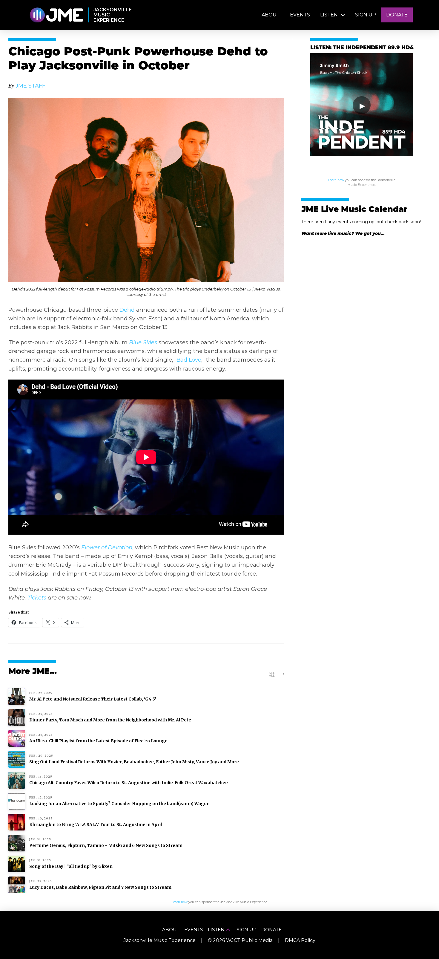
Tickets (36, 597)
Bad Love (188, 359)
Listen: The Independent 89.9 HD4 (361, 48)
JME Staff (30, 85)
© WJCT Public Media (240, 940)
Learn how (336, 180)
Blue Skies (143, 342)
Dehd (127, 309)
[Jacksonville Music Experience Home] (56, 15)
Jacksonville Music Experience (160, 940)
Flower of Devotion (106, 547)
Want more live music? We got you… (343, 233)
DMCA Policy (300, 940)
